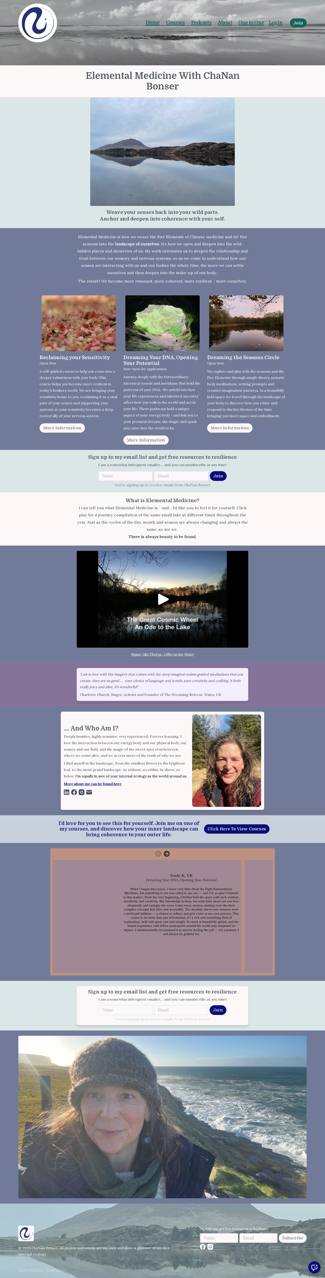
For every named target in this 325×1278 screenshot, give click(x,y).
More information (146, 440)
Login (276, 22)
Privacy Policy (56, 1270)
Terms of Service (31, 1270)
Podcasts (201, 22)
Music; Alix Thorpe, (147, 654)
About (225, 22)
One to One (251, 22)
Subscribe (292, 1238)
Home (153, 22)
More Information (62, 428)
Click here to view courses (237, 829)
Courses (175, 22)
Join (298, 23)
